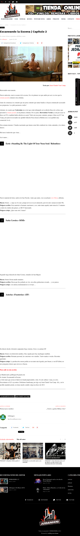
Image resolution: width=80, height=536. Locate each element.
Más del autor (21, 439)
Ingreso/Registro (7, 19)
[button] (2, 1)
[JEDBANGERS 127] (4, 481)
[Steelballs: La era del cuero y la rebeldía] (33, 451)
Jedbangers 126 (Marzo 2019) (17, 488)
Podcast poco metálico (7, 409)
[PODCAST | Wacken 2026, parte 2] (10, 451)
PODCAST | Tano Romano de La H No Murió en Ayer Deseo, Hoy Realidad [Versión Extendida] (55, 462)
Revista (29, 19)
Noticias (22, 19)
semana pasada (4, 98)
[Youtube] (17, 1)
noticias (2, 27)
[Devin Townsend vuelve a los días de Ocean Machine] (38, 481)
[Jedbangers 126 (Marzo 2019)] (4, 489)
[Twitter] (13, 1)
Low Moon (54, 198)
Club (16, 19)
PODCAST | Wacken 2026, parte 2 (10, 461)
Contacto (71, 19)
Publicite (56, 19)
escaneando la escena (7, 396)
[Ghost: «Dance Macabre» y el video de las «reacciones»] (38, 489)
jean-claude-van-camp (22, 396)
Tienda (63, 19)
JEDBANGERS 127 (14, 479)
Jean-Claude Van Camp (58, 85)
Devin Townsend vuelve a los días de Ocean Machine (52, 480)
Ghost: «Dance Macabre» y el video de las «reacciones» (54, 488)
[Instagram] (9, 1)
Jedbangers (4, 39)
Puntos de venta (39, 19)
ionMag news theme (53, 533)
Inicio (1, 25)
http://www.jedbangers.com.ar (14, 419)
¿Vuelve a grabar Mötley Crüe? (56, 409)
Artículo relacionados (7, 439)
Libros (49, 19)
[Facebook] (5, 1)
